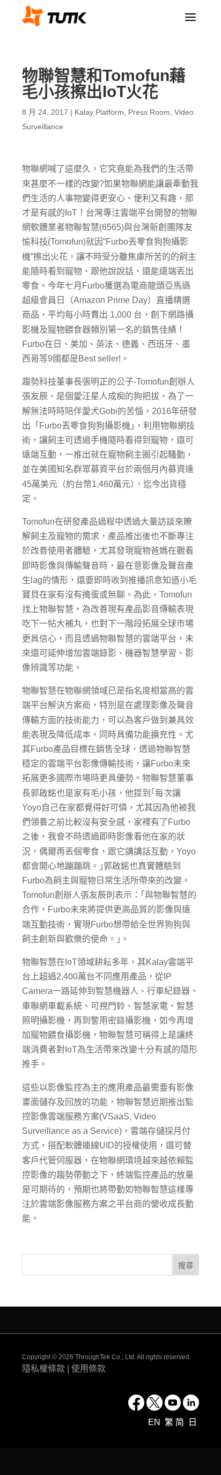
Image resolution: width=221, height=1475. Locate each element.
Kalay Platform (99, 112)
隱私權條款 (43, 1368)
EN (155, 1422)
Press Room (149, 112)
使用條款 (88, 1368)
